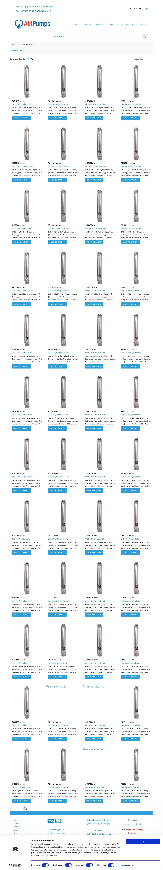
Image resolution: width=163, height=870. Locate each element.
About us (17, 827)
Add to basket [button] (21, 118)
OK (143, 841)
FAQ (15, 830)
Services (16, 823)
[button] (92, 24)
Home (16, 820)
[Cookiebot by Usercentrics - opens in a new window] (15, 865)
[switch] (68, 865)
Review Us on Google (133, 824)
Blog (15, 833)
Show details (124, 865)
